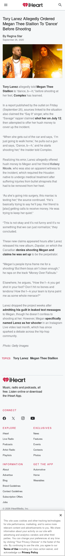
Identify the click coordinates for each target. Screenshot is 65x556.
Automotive (39, 469)
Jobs (5, 502)
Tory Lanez (20, 358)
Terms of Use (11, 549)
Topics (6, 358)
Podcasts (8, 444)
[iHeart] (32, 5)
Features (38, 438)
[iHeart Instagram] (23, 418)
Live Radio (8, 438)
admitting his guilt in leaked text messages (32, 310)
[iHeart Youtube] (33, 418)
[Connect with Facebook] (4, 418)
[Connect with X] (13, 418)
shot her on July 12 (48, 118)
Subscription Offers (13, 496)
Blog (5, 480)
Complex (20, 95)
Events (37, 444)
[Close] (61, 515)
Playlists (7, 455)
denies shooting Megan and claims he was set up (28, 252)
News (36, 433)
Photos (37, 455)
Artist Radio (9, 449)
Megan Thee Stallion (44, 358)
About (6, 469)
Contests (38, 449)
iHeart (6, 433)
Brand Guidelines (12, 485)
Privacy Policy (30, 552)
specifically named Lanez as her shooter (32, 320)
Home (36, 475)
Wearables (38, 480)
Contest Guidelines (13, 491)
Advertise (8, 475)
